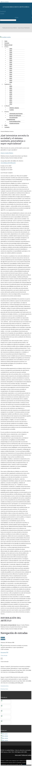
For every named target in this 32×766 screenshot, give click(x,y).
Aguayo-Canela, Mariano (7, 153)
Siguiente (3, 639)
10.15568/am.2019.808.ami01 (8, 162)
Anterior (3, 637)
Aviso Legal (18, 755)
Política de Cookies (26, 755)
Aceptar (25, 764)
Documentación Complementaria (12, 118)
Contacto (7, 127)
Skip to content (5, 1)
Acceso (16, 17)
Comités (11, 109)
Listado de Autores (14, 123)
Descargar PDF (4, 652)
